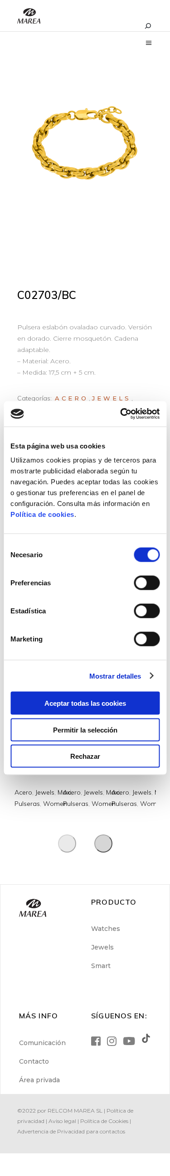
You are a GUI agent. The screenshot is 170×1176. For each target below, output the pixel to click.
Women (55, 804)
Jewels (111, 398)
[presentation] (67, 843)
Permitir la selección (85, 729)
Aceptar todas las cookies (85, 703)
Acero (72, 398)
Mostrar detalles (115, 676)
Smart (101, 966)
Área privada (39, 1080)
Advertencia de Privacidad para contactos (71, 1131)
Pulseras (27, 804)
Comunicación (42, 1043)
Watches (105, 929)
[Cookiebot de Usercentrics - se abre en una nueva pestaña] (121, 414)
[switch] (147, 583)
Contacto (34, 1061)
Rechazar (85, 756)
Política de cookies (42, 514)
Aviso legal (62, 1121)
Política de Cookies (104, 1121)
